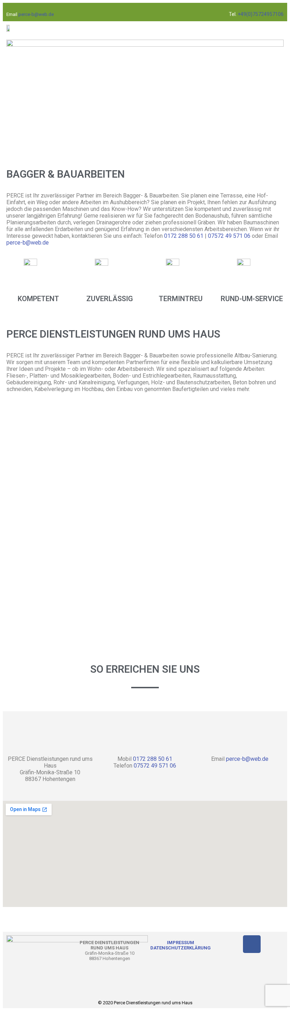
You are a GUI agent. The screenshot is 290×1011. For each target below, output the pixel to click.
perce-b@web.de (36, 14)
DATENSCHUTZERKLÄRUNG (180, 947)
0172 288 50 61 (184, 235)
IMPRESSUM (180, 942)
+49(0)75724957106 (260, 14)
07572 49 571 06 (229, 235)
